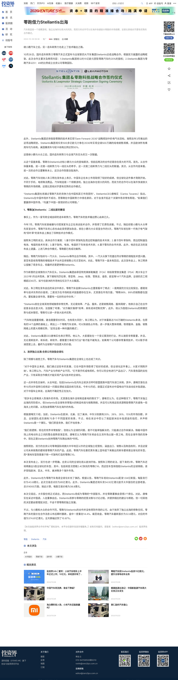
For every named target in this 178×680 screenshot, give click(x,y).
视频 (86, 3)
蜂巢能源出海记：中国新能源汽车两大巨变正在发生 (128, 589)
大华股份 (28, 557)
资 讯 (8, 17)
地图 (42, 663)
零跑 (26, 539)
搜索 (42, 656)
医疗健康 (69, 3)
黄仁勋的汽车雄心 (119, 604)
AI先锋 (50, 3)
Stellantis (35, 539)
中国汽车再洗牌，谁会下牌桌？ (61, 588)
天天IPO (41, 3)
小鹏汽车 (59, 557)
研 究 (8, 34)
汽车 (45, 539)
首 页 (8, 12)
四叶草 (49, 557)
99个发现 (95, 3)
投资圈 (9, 23)
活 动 (8, 29)
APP (151, 3)
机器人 (59, 3)
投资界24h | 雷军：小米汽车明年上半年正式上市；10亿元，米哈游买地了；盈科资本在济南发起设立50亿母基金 (64, 573)
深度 (26, 3)
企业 (25, 552)
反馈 (42, 660)
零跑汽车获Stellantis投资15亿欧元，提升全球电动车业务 (128, 572)
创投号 (9, 40)
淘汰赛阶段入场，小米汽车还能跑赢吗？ (63, 606)
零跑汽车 (39, 557)
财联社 (57, 39)
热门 (32, 3)
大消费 (78, 3)
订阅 (42, 667)
